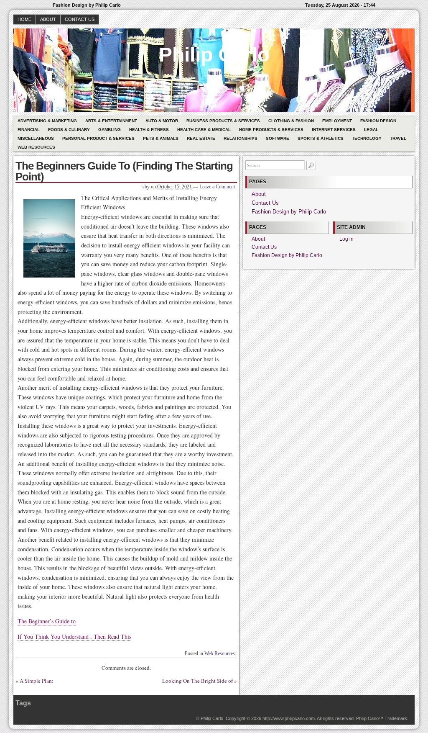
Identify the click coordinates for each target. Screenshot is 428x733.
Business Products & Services (223, 120)
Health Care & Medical (204, 129)
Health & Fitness (149, 129)
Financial (29, 129)
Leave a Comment (217, 187)
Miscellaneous (36, 138)
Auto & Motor (161, 120)
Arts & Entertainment (111, 120)
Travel (398, 138)
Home (24, 19)
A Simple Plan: (37, 680)
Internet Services (334, 129)
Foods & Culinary (69, 129)
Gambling (109, 129)
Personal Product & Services (98, 138)
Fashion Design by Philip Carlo (289, 211)
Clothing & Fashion (291, 120)
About (48, 19)
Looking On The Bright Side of (197, 680)
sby (146, 187)
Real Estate (201, 138)
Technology (367, 138)
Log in (346, 239)
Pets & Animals (160, 138)
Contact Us (79, 19)
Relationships (240, 138)
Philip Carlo (214, 55)
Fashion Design (378, 120)
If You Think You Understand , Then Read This (74, 636)
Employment (337, 120)
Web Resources (36, 147)
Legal (371, 129)
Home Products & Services (271, 129)
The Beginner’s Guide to (47, 621)
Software (277, 138)
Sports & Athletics (321, 138)
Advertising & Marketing (47, 120)
